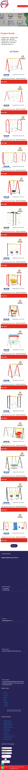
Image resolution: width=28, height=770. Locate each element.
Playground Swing (8, 724)
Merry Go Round (7, 725)
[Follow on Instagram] (20, 710)
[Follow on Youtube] (13, 710)
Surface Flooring (7, 739)
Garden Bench (7, 734)
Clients (5, 700)
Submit (5, 761)
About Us (6, 694)
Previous (14, 546)
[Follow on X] (10, 710)
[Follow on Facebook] (8, 710)
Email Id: (4, 618)
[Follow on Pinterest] (15, 710)
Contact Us (6, 705)
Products (10, 21)
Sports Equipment (8, 737)
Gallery (5, 697)
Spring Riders (7, 729)
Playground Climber (8, 727)
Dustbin (5, 732)
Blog (5, 699)
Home (5, 692)
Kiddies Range (7, 731)
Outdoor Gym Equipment (9, 736)
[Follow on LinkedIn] (17, 710)
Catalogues (6, 702)
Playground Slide (7, 722)
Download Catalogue (22, 6)
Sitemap (6, 704)
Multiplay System (7, 720)
